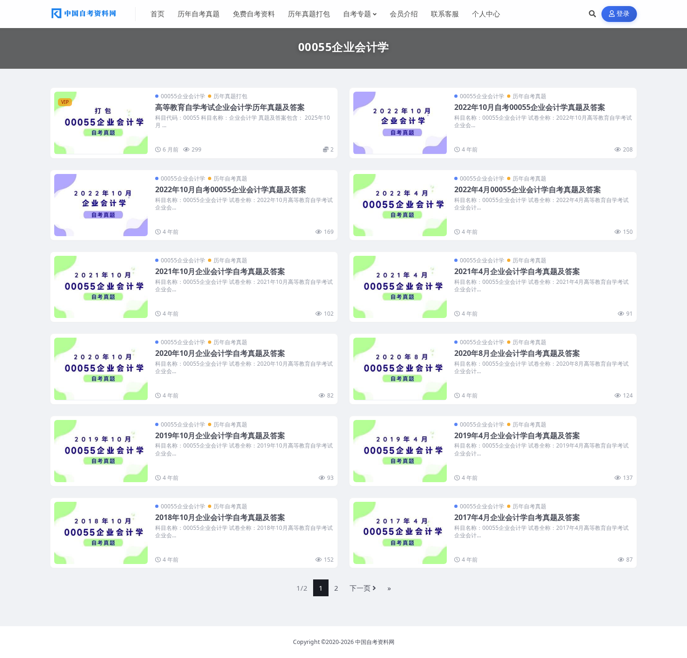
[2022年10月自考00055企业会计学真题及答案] (400, 123)
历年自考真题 (529, 96)
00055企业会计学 (183, 96)
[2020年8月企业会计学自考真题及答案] (400, 369)
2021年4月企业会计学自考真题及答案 (517, 271)
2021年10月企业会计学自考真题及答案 (220, 271)
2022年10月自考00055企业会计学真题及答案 (529, 107)
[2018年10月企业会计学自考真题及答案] (101, 533)
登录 (623, 13)
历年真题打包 (230, 96)
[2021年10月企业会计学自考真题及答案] (101, 287)
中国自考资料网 (374, 642)
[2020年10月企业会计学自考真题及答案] (101, 369)
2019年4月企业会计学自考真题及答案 (517, 435)
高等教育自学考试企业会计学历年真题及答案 (230, 107)
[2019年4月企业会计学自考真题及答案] (400, 451)
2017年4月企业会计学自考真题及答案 (517, 517)
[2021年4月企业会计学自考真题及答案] (400, 287)
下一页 (360, 588)
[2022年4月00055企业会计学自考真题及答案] (400, 205)
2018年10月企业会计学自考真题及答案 (220, 517)
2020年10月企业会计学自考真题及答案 (220, 353)
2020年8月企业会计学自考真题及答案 (517, 353)
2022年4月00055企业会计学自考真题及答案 (527, 189)
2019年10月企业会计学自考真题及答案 (220, 435)
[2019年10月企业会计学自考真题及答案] (101, 451)
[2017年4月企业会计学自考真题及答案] (400, 533)
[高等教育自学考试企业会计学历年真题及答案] (101, 123)
